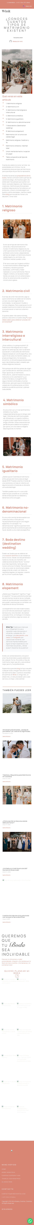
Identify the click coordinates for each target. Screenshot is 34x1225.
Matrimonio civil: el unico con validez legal (16, 135)
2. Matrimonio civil (12, 107)
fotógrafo (16, 637)
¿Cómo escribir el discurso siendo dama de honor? (15, 822)
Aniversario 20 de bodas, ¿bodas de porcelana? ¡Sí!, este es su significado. (17, 730)
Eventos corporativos (11, 1175)
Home (4, 1169)
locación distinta (11, 556)
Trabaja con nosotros (11, 1178)
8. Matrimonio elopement (15, 131)
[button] (31, 11)
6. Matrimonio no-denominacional (18, 122)
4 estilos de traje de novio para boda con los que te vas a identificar (16, 916)
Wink (14, 675)
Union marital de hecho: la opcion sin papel (18, 152)
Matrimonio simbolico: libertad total (17, 147)
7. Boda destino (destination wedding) (16, 127)
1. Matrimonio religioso (14, 103)
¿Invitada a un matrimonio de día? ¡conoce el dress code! (15, 869)
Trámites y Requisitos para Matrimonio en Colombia (17, 776)
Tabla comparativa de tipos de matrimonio (16, 158)
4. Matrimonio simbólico (14, 116)
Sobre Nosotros (8, 1172)
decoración (20, 635)
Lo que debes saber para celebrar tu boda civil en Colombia (17, 320)
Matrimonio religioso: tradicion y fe (17, 141)
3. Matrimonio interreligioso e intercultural (16, 111)
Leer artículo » (7, 736)
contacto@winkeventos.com (13, 1194)
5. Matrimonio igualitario (14, 119)
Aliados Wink (7, 1182)
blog (7, 194)
